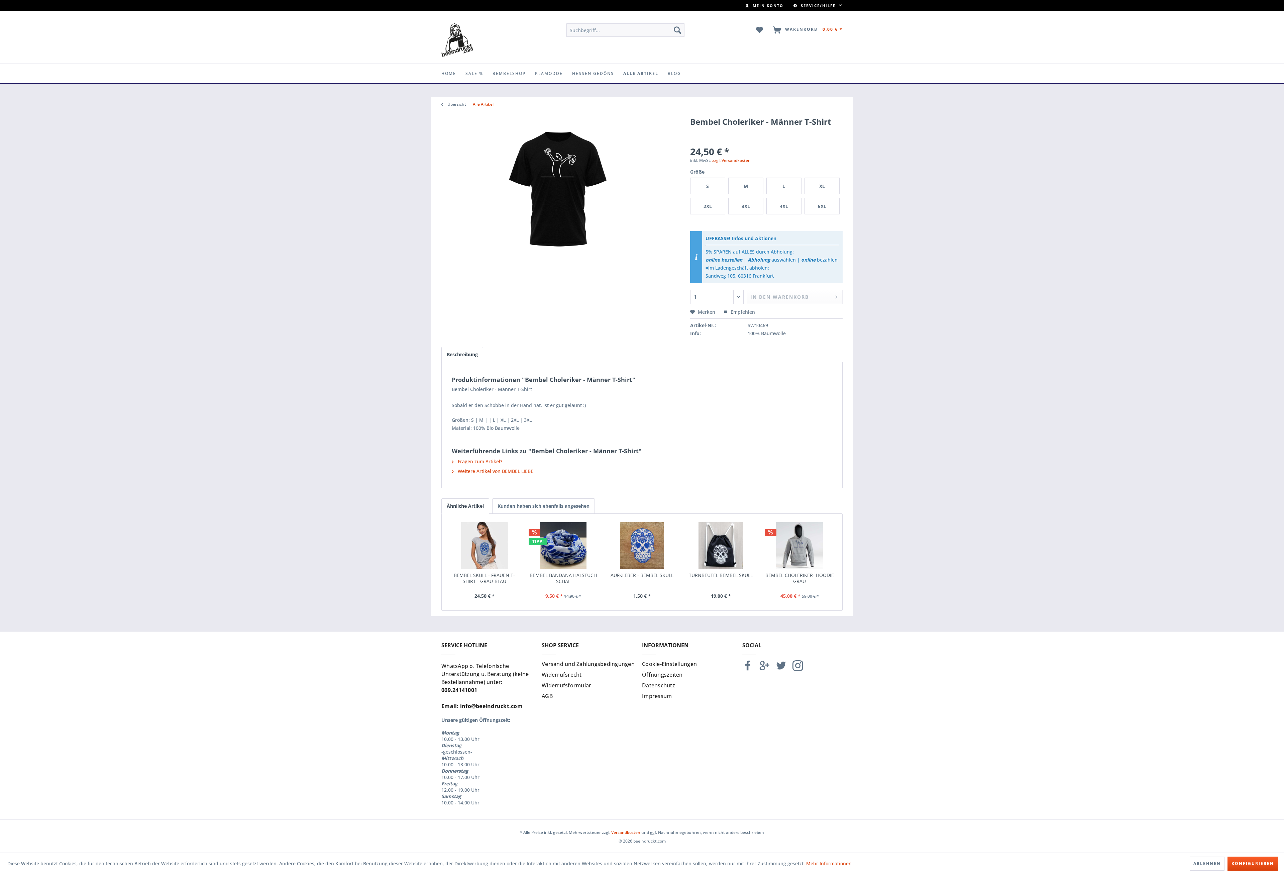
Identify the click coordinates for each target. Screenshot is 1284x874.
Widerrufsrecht (562, 674)
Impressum (657, 696)
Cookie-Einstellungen (669, 664)
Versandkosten (625, 832)
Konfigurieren (1253, 863)
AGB (547, 696)
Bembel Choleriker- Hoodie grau (799, 578)
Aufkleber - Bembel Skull (642, 575)
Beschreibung (462, 354)
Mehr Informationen (829, 863)
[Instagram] (797, 668)
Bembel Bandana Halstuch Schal (563, 578)
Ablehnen (1207, 863)
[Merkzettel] (760, 30)
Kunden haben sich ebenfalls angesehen (544, 506)
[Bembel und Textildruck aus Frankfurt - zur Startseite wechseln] (457, 40)
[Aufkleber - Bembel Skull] (642, 545)
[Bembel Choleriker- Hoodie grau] (799, 545)
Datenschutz (658, 685)
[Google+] (764, 668)
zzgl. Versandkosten (731, 160)
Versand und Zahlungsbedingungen (588, 664)
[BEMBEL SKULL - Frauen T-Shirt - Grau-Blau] (484, 545)
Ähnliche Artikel (465, 506)
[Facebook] (747, 668)
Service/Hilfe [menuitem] (818, 5)
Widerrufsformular (566, 685)
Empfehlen (742, 312)
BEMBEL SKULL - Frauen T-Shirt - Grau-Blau (484, 578)
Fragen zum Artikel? (479, 461)
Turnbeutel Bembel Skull (721, 575)
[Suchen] (677, 30)
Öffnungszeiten (662, 674)
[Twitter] (781, 668)
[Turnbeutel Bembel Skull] (720, 545)
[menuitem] (764, 5)
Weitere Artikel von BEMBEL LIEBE (494, 471)
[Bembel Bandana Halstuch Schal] (563, 545)
